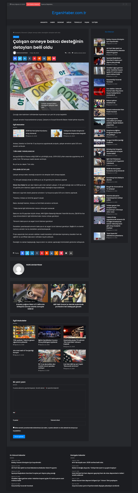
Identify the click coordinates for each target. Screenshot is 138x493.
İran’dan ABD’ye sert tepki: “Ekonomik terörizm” (73, 365)
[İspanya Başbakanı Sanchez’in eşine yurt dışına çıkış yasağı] (99, 61)
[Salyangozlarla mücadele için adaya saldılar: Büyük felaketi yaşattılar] (99, 121)
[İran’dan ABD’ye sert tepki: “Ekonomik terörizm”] (75, 356)
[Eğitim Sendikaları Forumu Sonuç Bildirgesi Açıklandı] (49, 332)
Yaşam (86, 22)
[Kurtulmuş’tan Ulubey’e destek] (99, 180)
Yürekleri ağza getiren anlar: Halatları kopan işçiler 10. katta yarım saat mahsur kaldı (114, 71)
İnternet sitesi (55, 420)
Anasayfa (43, 22)
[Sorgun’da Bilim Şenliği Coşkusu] (99, 143)
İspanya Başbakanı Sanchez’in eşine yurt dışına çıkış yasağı (59, 4)
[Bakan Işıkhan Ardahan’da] (99, 103)
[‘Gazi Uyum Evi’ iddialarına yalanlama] (99, 236)
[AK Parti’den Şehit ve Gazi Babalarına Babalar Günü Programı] (99, 51)
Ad (14, 412)
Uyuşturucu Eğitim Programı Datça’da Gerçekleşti (113, 132)
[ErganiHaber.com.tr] (69, 12)
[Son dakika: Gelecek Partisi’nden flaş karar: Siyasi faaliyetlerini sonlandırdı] (99, 91)
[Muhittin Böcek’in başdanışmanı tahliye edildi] (99, 198)
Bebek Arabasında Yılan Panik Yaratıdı (115, 111)
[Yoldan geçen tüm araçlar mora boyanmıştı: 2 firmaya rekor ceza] (99, 208)
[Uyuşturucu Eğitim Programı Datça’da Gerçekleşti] (99, 133)
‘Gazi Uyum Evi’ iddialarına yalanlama (114, 234)
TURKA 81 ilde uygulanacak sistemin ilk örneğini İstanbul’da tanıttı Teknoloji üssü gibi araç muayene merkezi (115, 222)
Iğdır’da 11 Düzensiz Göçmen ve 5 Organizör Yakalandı (115, 161)
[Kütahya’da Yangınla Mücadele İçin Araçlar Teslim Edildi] (99, 152)
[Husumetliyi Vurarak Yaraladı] (99, 82)
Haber (52, 22)
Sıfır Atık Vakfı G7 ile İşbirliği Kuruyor (23, 352)
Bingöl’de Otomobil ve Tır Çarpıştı (114, 188)
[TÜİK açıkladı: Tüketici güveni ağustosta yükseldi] (24, 332)
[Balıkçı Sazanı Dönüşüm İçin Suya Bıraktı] (99, 42)
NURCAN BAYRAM (22, 53)
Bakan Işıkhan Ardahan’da (111, 102)
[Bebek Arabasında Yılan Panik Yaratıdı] (99, 112)
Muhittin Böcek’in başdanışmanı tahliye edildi (114, 198)
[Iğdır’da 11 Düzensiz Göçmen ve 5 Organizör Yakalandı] (99, 162)
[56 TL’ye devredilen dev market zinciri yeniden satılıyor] (49, 356)
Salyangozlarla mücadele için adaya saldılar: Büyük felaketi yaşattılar (114, 122)
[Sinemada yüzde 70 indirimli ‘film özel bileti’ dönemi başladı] (75, 332)
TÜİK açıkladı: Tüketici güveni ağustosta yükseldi (23, 341)
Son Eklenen (109, 32)
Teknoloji (78, 22)
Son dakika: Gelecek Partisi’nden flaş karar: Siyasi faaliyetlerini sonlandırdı (114, 92)
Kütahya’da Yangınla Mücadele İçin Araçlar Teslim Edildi (114, 151)
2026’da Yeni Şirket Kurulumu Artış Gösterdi (115, 170)
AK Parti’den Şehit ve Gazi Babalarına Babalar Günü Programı (115, 50)
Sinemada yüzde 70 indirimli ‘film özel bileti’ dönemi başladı (74, 342)
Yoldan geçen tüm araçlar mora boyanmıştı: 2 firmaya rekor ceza (114, 208)
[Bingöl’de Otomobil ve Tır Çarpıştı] (99, 189)
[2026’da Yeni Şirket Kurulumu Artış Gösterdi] (18, 133)
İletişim (95, 22)
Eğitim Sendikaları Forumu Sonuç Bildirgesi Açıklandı (47, 341)
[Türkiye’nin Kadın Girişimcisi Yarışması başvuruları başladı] (56, 133)
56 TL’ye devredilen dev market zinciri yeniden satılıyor (46, 366)
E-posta (16, 420)
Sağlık (69, 22)
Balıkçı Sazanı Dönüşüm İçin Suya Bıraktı (115, 40)
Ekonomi (60, 22)
